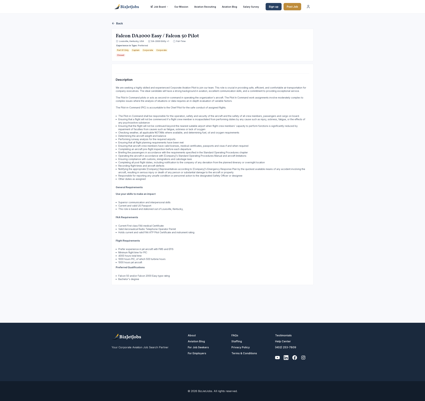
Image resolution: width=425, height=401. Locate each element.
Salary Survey (251, 6)
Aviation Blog (229, 6)
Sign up (273, 6)
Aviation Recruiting (205, 6)
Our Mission (181, 6)
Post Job (292, 6)
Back (119, 23)
